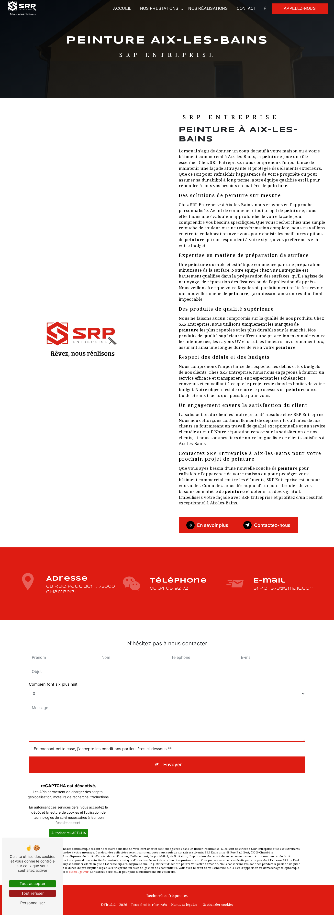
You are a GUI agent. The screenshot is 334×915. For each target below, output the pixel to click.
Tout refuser (32, 893)
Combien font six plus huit (53, 684)
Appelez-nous (300, 8)
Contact (246, 8)
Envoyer (172, 764)
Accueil (122, 8)
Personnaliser (32, 902)
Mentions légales (184, 904)
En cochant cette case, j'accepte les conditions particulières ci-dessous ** (103, 748)
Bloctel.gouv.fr (78, 871)
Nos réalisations (208, 8)
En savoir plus (212, 525)
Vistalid (109, 904)
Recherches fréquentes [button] (167, 895)
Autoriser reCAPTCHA (68, 833)
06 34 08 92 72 (169, 588)
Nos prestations (159, 8)
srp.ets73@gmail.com (284, 588)
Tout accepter (32, 883)
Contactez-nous (272, 525)
